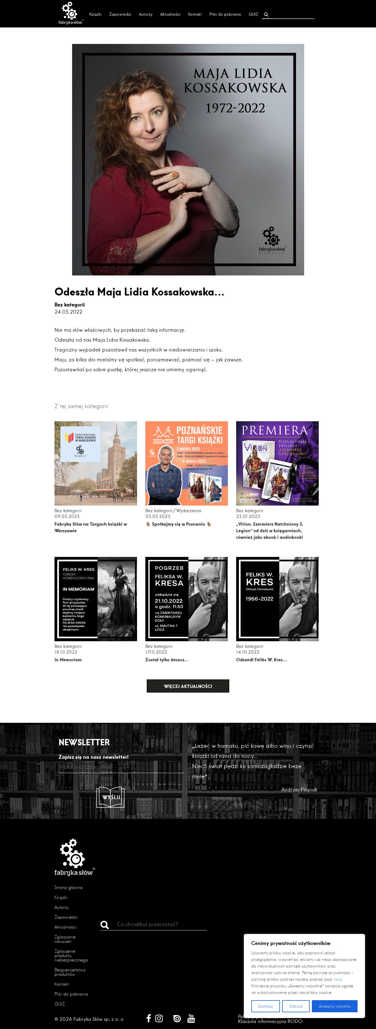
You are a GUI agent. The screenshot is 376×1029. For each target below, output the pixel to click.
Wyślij (111, 797)
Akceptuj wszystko (335, 1006)
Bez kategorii (70, 304)
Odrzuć (296, 1006)
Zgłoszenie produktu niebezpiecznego (71, 956)
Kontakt (195, 14)
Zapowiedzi (120, 14)
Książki (95, 14)
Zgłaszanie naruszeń (65, 939)
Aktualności (170, 14)
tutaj (338, 979)
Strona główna (69, 887)
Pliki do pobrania (225, 14)
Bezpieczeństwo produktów (70, 972)
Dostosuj (265, 1006)
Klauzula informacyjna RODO (270, 1021)
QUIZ (253, 14)
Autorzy (145, 14)
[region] (304, 976)
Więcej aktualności (188, 686)
